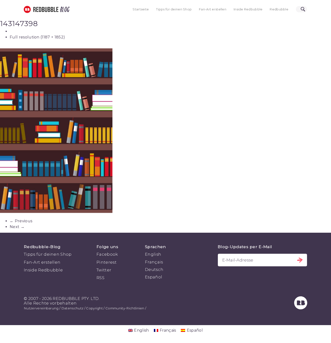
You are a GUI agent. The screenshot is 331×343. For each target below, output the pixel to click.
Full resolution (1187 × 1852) (37, 37)
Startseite (141, 9)
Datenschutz (72, 308)
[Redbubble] (300, 308)
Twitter (103, 270)
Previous (21, 221)
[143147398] (165, 130)
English (153, 254)
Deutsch (154, 269)
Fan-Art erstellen (212, 9)
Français (154, 262)
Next (17, 226)
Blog (64, 9)
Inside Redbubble (248, 9)
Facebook (107, 254)
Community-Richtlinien (124, 308)
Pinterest (106, 262)
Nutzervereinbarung (41, 308)
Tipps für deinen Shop (174, 9)
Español (153, 277)
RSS (100, 277)
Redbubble (279, 9)
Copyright (94, 308)
